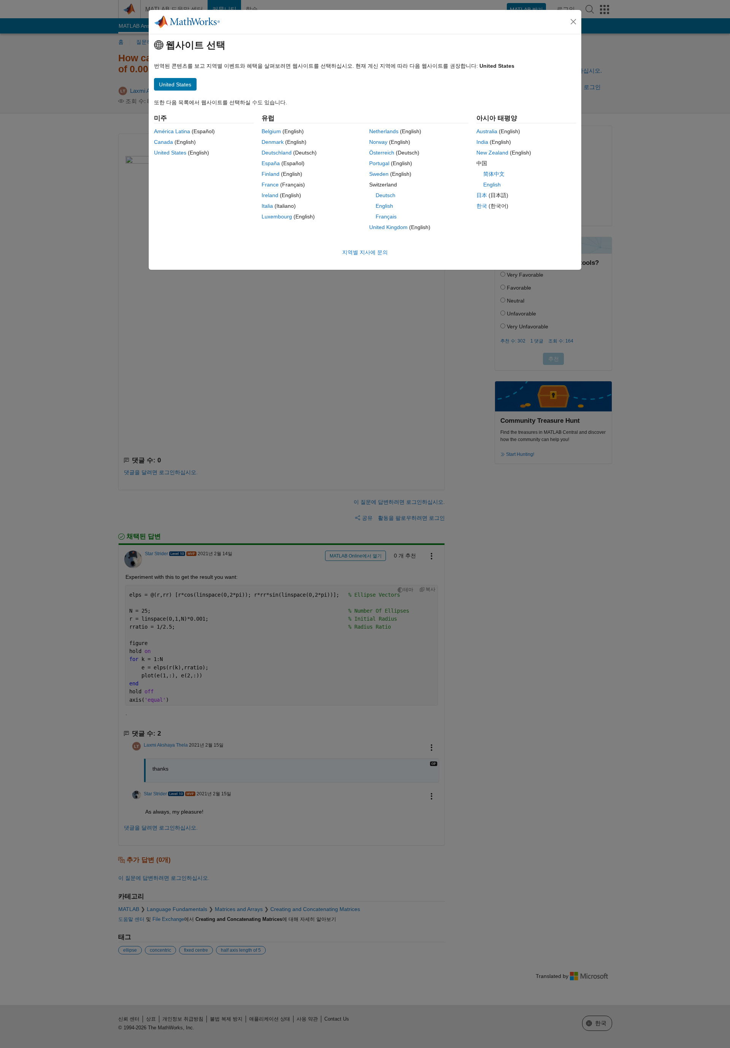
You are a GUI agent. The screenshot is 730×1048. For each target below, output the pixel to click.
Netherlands (383, 131)
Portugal (379, 163)
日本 (481, 195)
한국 (481, 206)
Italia (267, 206)
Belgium (271, 131)
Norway (378, 142)
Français (386, 216)
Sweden (379, 174)
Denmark (273, 142)
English (384, 206)
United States (170, 153)
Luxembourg (277, 216)
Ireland (270, 195)
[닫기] (573, 21)
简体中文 (494, 174)
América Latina (172, 131)
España (271, 163)
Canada (163, 142)
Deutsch (385, 195)
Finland (270, 174)
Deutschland (277, 153)
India (482, 142)
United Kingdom (388, 227)
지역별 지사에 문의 (365, 252)
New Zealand (492, 153)
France (270, 185)
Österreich (381, 153)
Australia (486, 131)
